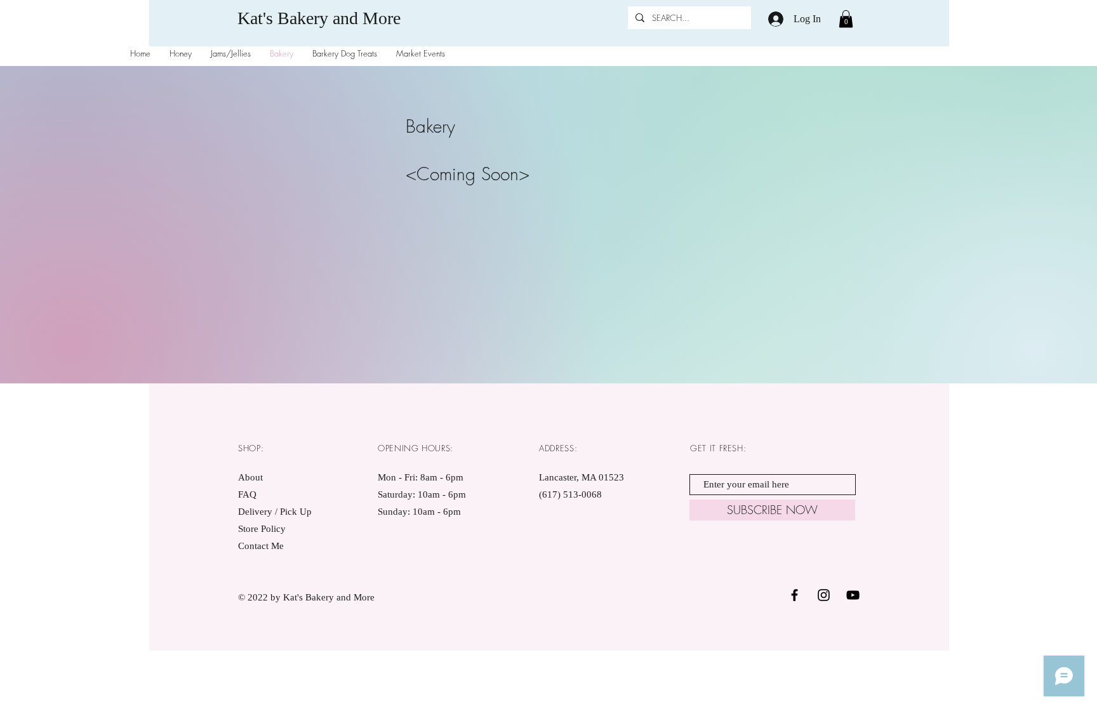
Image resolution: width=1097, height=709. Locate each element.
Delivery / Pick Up (276, 512)
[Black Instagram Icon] (824, 595)
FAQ (247, 494)
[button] (846, 18)
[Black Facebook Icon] (794, 595)
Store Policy (262, 529)
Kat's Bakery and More (319, 18)
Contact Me (261, 546)
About (250, 477)
